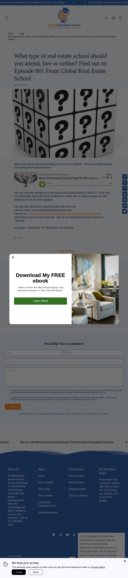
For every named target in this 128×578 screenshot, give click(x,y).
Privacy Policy (98, 567)
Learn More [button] (40, 300)
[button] (13, 257)
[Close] (124, 561)
